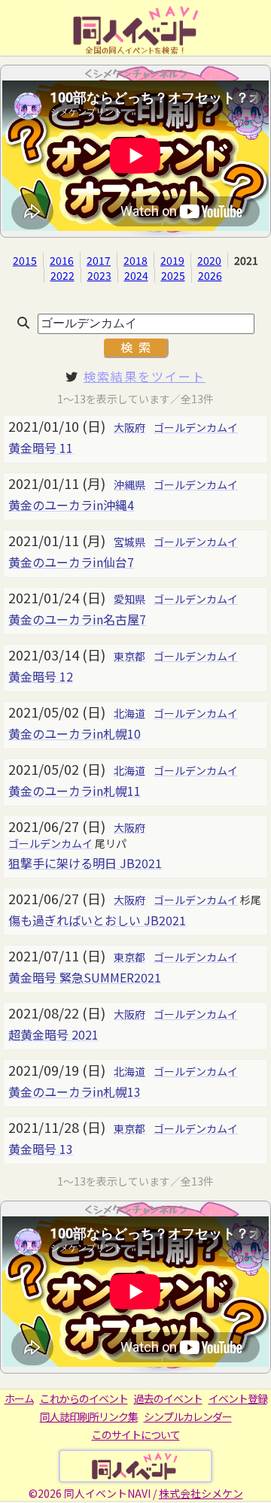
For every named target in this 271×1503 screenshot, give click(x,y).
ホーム (19, 1398)
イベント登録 (238, 1398)
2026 (210, 275)
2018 (135, 260)
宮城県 (129, 541)
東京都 (129, 655)
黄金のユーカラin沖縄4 (71, 505)
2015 (25, 260)
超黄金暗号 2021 (53, 1034)
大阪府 (129, 427)
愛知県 (129, 598)
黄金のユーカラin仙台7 (71, 562)
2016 (62, 260)
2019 (172, 260)
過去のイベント (168, 1398)
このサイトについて (136, 1434)
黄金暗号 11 (40, 448)
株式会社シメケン (201, 1493)
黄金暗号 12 (40, 676)
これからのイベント (84, 1398)
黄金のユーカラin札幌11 (74, 791)
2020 (209, 260)
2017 (99, 260)
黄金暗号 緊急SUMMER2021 (84, 977)
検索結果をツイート (145, 376)
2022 (62, 275)
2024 (136, 275)
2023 (99, 275)
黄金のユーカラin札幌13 (74, 1091)
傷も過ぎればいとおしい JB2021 (97, 920)
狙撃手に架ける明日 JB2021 (85, 863)
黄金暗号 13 (40, 1149)
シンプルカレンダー (188, 1416)
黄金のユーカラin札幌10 (74, 733)
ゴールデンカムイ (196, 427)
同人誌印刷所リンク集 (89, 1416)
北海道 (129, 713)
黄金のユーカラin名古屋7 (77, 619)
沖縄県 (129, 484)
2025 (173, 275)
